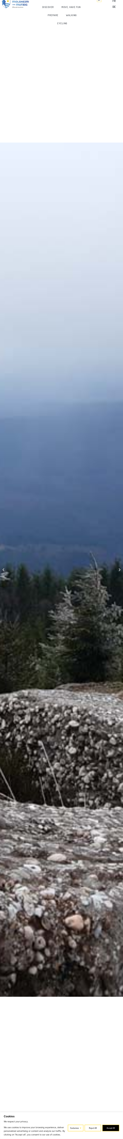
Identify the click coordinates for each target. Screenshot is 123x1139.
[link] (48, 7)
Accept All (111, 1128)
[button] (3, 570)
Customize (74, 1128)
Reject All (93, 1128)
